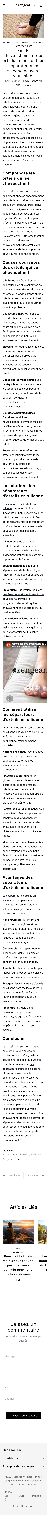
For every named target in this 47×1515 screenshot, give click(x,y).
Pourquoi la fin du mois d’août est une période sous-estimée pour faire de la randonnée (18, 1265)
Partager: (8, 1159)
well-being (37, 1154)
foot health (22, 1154)
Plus (18, 1279)
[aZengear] (24, 5)
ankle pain (9, 1154)
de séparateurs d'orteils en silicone (23, 594)
